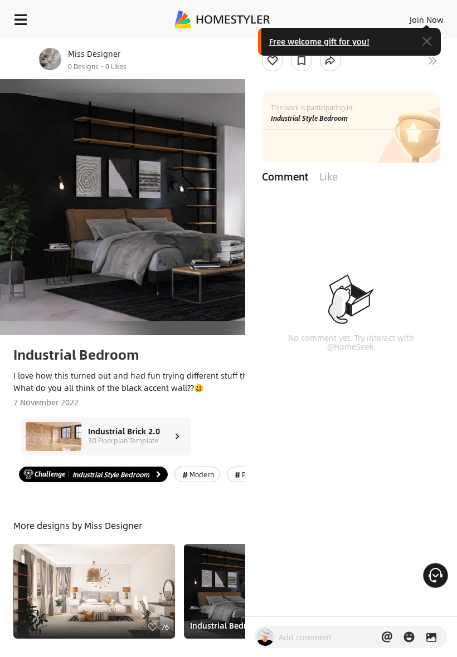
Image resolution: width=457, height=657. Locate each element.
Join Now (427, 19)
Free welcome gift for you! (319, 41)
